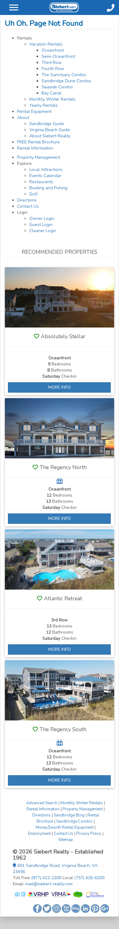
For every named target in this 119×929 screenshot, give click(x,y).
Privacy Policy (88, 833)
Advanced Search (41, 803)
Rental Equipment (34, 111)
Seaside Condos (57, 87)
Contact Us (28, 206)
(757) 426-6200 (89, 878)
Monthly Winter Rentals (52, 99)
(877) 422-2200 (46, 878)
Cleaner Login (42, 231)
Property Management (38, 157)
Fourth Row (52, 69)
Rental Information (35, 148)
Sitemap (65, 839)
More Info (59, 387)
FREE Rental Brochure (38, 142)
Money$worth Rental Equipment (64, 827)
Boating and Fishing (48, 188)
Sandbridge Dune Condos (66, 81)
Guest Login (40, 225)
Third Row (51, 62)
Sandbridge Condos (74, 821)
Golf (33, 194)
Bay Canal (51, 93)
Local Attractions (46, 169)
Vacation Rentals (46, 44)
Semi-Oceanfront (58, 56)
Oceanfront (52, 50)
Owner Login (41, 218)
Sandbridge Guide (46, 124)
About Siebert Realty (49, 136)
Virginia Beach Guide (49, 130)
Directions (27, 200)
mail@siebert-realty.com (49, 884)
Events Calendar (45, 176)
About (23, 117)
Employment (39, 833)
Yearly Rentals (43, 105)
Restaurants (41, 182)
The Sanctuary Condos (63, 75)
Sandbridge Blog (69, 815)
